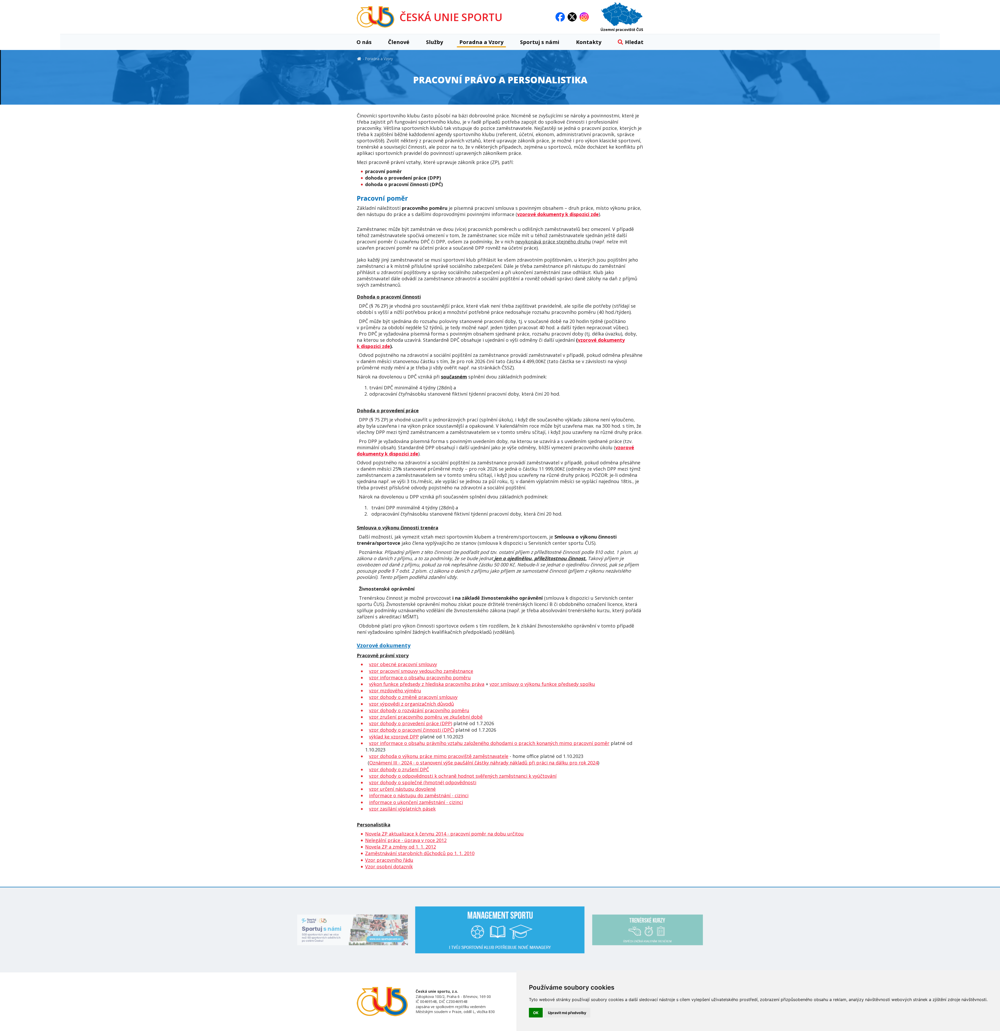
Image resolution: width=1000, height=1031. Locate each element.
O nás (364, 42)
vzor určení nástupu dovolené (402, 789)
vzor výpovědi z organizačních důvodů (411, 704)
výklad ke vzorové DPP (394, 736)
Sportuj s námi (539, 42)
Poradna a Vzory (481, 42)
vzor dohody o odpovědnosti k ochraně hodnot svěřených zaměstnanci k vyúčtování (463, 776)
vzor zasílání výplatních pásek (402, 809)
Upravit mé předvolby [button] (567, 1012)
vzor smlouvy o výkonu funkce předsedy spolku (542, 684)
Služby (434, 42)
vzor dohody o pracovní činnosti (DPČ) (411, 730)
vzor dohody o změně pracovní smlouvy (413, 697)
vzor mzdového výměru (395, 690)
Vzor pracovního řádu (389, 860)
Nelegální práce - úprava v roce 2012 (406, 840)
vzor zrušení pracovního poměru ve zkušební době (426, 717)
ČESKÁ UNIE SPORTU (450, 17)
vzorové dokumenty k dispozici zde (558, 214)
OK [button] (536, 1012)
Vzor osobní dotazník (389, 866)
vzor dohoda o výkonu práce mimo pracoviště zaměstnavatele (438, 756)
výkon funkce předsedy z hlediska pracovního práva (426, 684)
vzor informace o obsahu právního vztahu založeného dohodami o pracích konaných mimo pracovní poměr (489, 743)
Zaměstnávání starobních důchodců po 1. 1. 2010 (419, 853)
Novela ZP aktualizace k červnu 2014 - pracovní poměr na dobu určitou (444, 834)
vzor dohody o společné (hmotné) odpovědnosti (422, 782)
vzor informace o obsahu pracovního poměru (420, 677)
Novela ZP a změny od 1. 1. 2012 (400, 847)
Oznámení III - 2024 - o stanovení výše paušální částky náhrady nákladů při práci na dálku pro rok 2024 (483, 763)
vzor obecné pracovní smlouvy (403, 664)
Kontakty (588, 42)
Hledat (634, 42)
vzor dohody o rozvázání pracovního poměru (419, 710)
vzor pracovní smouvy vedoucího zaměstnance (421, 671)
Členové (398, 42)
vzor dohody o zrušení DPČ (399, 769)
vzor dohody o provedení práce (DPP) (410, 723)
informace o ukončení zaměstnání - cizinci (416, 802)
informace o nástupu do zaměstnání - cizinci (418, 795)
